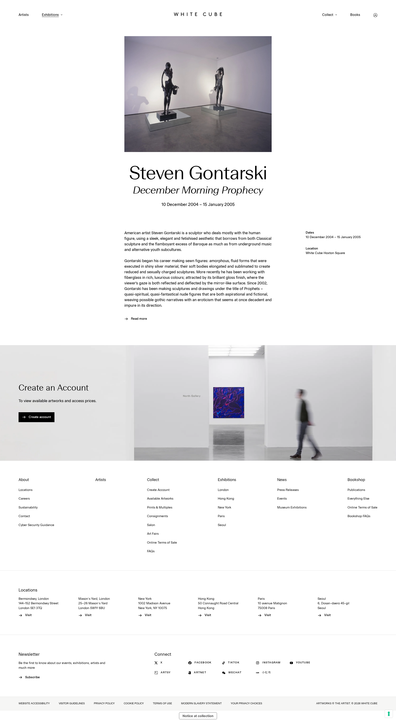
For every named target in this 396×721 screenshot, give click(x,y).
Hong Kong (226, 498)
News (282, 480)
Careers (24, 498)
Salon (151, 525)
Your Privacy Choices (246, 703)
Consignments (157, 516)
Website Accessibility (34, 703)
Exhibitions (50, 15)
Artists (24, 15)
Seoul (222, 525)
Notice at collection (198, 716)
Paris (221, 516)
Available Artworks (160, 498)
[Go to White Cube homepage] (198, 15)
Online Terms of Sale (162, 542)
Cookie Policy (134, 703)
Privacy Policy (104, 703)
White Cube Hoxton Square (325, 253)
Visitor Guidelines (72, 703)
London (223, 490)
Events (282, 498)
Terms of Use (162, 703)
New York (224, 507)
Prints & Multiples (159, 507)
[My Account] (375, 15)
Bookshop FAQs (359, 516)
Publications (356, 490)
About (24, 480)
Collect (327, 15)
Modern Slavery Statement (201, 703)
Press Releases (288, 490)
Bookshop (356, 480)
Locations (25, 490)
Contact (24, 516)
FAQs (150, 551)
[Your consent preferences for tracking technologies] (389, 714)
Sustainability (28, 507)
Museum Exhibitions (291, 507)
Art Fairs (153, 533)
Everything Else (358, 498)
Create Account (158, 490)
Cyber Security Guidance (36, 525)
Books (355, 15)
